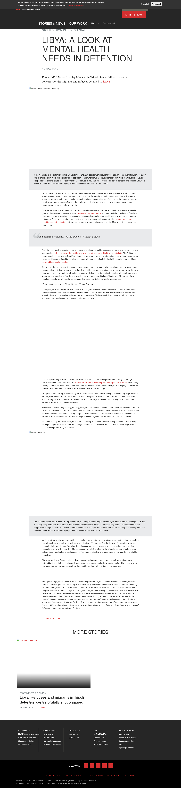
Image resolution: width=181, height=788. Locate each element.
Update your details (126, 747)
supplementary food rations (89, 213)
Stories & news (24, 732)
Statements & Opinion (26, 741)
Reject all (145, 4)
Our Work (49, 730)
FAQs (121, 744)
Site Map (129, 775)
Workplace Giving (101, 744)
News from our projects (27, 737)
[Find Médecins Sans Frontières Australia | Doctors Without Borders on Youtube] (104, 765)
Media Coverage (24, 744)
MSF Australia (74, 734)
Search (119, 22)
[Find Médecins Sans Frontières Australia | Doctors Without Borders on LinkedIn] (98, 765)
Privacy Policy (75, 775)
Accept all (156, 4)
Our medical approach (52, 741)
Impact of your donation (128, 737)
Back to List (53, 618)
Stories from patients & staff (29, 734)
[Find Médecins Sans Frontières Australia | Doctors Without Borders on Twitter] (92, 765)
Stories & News (51, 23)
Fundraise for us (100, 734)
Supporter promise (126, 741)
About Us (95, 23)
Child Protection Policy (104, 775)
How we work (48, 737)
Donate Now (133, 14)
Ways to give (124, 734)
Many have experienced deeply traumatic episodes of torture (101, 382)
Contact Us (53, 775)
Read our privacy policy (75, 5)
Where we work (49, 734)
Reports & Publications (52, 744)
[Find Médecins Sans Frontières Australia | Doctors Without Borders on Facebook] (86, 765)
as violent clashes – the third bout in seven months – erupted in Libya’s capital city (86, 253)
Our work (78, 23)
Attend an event (100, 741)
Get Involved (109, 23)
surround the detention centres (55, 262)
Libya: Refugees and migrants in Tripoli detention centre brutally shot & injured (52, 699)
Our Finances (74, 737)
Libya (106, 81)
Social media (99, 737)
